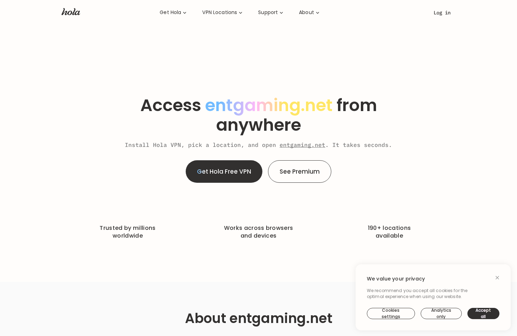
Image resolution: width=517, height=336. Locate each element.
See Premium (300, 171)
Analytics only (441, 313)
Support (268, 12)
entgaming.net (302, 144)
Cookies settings (391, 313)
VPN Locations (219, 12)
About (306, 12)
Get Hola (170, 12)
